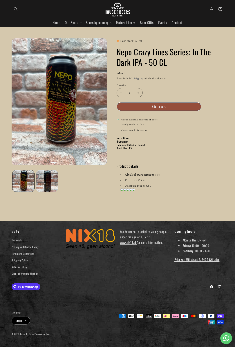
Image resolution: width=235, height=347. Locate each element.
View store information (134, 130)
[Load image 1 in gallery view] (23, 181)
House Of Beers (27, 333)
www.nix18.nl (128, 242)
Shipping (138, 78)
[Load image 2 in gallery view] (47, 181)
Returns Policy (19, 267)
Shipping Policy (20, 260)
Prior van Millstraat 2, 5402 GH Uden (197, 259)
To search (17, 240)
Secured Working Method (25, 273)
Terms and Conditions (23, 253)
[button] (16, 9)
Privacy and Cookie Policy (25, 247)
